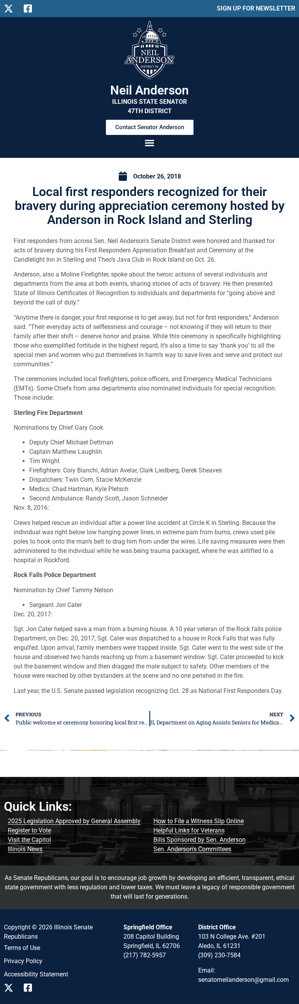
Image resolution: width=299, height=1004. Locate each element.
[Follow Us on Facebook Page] (30, 8)
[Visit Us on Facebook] (30, 987)
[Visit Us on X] (11, 987)
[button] (149, 142)
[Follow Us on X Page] (11, 8)
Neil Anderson (149, 90)
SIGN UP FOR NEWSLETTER (256, 8)
